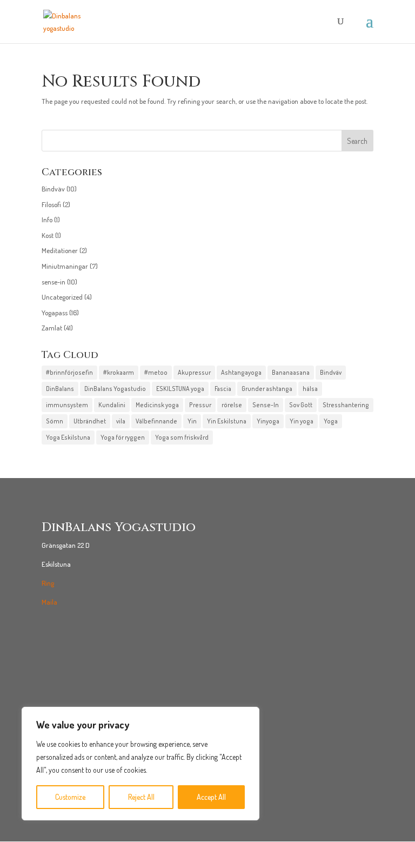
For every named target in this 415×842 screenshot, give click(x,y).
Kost (47, 235)
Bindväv (53, 188)
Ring (48, 583)
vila (120, 421)
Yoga (331, 421)
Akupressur (194, 372)
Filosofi (51, 204)
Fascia (223, 388)
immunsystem (67, 405)
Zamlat (52, 327)
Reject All (141, 796)
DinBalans (60, 388)
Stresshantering (346, 405)
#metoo (156, 372)
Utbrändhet (89, 421)
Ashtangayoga (241, 372)
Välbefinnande (156, 421)
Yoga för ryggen (123, 437)
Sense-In (265, 405)
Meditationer (60, 250)
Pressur (200, 405)
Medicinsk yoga (157, 405)
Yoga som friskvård (182, 437)
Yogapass (55, 312)
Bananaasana (291, 372)
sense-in (53, 281)
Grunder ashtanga (267, 388)
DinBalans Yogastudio (115, 388)
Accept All (211, 796)
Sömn (54, 421)
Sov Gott (300, 405)
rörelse (232, 405)
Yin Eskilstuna (226, 421)
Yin (192, 421)
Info (47, 219)
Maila (49, 602)
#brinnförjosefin (69, 372)
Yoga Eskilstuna (68, 437)
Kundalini (111, 405)
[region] (140, 763)
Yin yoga (301, 421)
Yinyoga (268, 421)
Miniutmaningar (65, 266)
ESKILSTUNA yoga (180, 388)
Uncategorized (62, 297)
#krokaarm (118, 372)
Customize (70, 796)
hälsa (310, 388)
